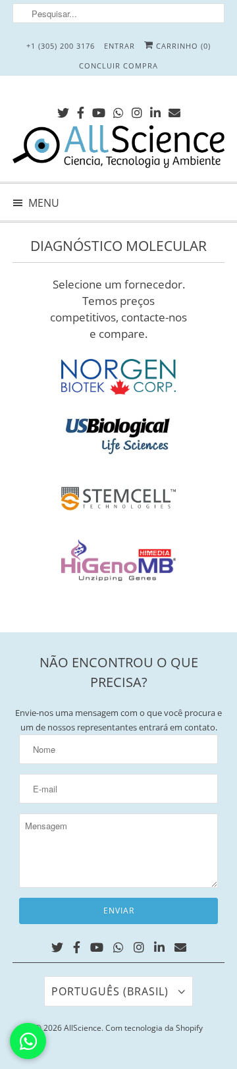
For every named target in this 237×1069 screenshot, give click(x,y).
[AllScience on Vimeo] (118, 110)
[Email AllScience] (174, 110)
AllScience (82, 1027)
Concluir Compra (118, 65)
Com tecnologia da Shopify (154, 1027)
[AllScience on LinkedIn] (155, 110)
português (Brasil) (111, 991)
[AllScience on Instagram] (137, 110)
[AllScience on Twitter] (63, 110)
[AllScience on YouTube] (99, 110)
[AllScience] (118, 148)
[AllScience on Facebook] (80, 110)
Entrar (119, 46)
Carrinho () (182, 46)
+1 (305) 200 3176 (60, 46)
